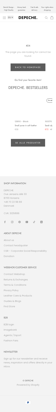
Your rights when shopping (47, 8)
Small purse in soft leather (26, 125)
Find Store (9, 306)
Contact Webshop (14, 274)
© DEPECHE (28, 380)
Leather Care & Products (18, 295)
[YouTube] (27, 222)
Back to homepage (28, 67)
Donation (9, 256)
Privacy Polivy (11, 290)
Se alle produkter (28, 142)
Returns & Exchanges (16, 279)
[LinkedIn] (41, 222)
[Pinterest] (19, 222)
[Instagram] (12, 222)
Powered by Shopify (28, 384)
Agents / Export (12, 335)
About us (9, 240)
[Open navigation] (4, 17)
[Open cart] (52, 17)
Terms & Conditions (15, 284)
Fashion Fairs (11, 340)
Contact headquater (16, 245)
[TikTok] (34, 222)
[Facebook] (5, 222)
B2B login (9, 324)
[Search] (46, 17)
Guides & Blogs (12, 301)
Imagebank (10, 329)
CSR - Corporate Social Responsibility (25, 250)
